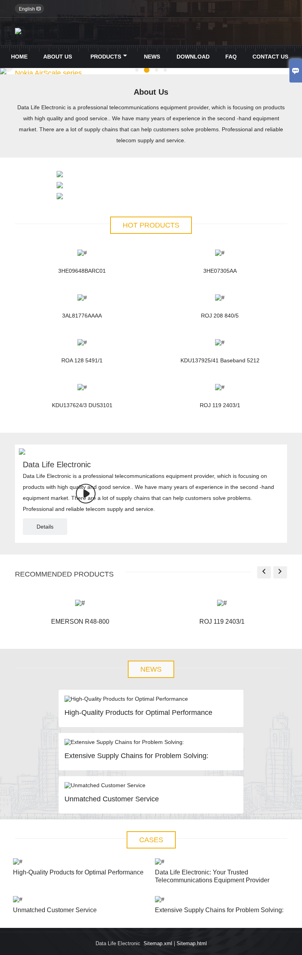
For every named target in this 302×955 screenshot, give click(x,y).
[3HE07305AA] (220, 253)
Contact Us (270, 56)
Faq (231, 56)
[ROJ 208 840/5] (220, 297)
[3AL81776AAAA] (82, 297)
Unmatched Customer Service (111, 799)
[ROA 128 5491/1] (82, 342)
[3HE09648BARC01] (82, 253)
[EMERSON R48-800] (80, 603)
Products (105, 56)
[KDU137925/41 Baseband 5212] (220, 342)
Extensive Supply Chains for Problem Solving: (136, 756)
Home (19, 56)
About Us (57, 56)
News (152, 56)
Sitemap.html (192, 943)
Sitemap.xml (158, 943)
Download (193, 56)
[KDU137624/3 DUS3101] (82, 387)
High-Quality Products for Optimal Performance (138, 712)
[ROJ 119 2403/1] (220, 387)
